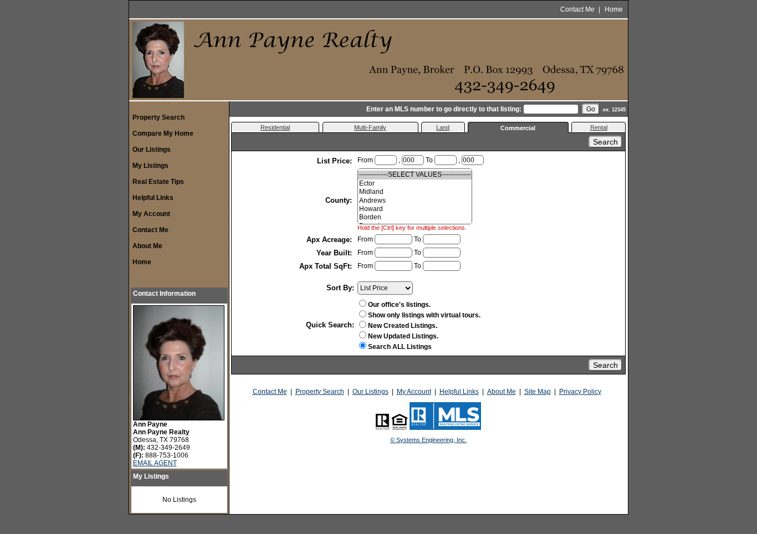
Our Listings (151, 149)
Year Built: (335, 253)
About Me (147, 246)
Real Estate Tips (158, 182)
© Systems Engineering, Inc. (428, 440)
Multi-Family (370, 127)
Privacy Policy (580, 392)
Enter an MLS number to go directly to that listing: (443, 109)
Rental (598, 127)
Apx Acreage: (330, 239)
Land (442, 127)
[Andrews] (415, 201)
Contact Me (577, 9)
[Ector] (415, 183)
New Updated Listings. (403, 336)
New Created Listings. (402, 326)
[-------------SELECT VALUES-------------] (415, 175)
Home (614, 9)
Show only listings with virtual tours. (424, 315)
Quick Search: (330, 325)
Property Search (158, 117)
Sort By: (340, 288)
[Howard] (415, 209)
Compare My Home (162, 133)
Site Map (537, 392)
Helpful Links (152, 198)
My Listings (150, 166)
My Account (151, 214)
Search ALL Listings (400, 347)
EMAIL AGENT (155, 463)
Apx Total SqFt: (326, 266)
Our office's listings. (399, 305)
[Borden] (415, 217)
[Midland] (415, 192)
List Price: (335, 161)
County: (339, 200)
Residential (275, 127)
